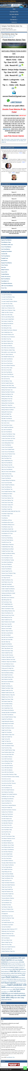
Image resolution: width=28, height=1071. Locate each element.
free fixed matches (12, 981)
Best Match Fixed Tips (6, 339)
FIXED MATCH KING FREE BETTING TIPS (11, 511)
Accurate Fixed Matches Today (8, 297)
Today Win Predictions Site (7, 891)
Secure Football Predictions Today (9, 717)
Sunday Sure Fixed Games (7, 814)
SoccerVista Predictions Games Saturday (10, 776)
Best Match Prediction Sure (7, 341)
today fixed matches (6, 999)
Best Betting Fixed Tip (6, 325)
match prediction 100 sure (13, 986)
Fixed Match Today (6, 515)
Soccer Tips (4, 287)
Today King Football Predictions (8, 884)
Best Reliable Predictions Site (8, 356)
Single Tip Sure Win (6, 739)
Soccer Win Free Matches (7, 770)
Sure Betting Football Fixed (7, 820)
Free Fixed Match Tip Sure (7, 557)
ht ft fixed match (21, 981)
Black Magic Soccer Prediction (8, 420)
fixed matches (12, 977)
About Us (14, 17)
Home (14, 9)
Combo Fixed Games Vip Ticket (8, 438)
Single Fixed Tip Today (6, 730)
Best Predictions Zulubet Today (8, 350)
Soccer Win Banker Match (7, 767)
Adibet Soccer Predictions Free (8, 308)
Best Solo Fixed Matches (7, 372)
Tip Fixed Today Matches (7, 867)
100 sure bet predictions (9, 958)
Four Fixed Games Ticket (7, 555)
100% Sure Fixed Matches (7, 285)
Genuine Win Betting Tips (7, 575)
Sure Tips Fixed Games (7, 858)
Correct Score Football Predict (8, 449)
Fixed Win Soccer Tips (6, 542)
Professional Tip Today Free (7, 668)
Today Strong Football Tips (7, 889)
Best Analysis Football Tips (7, 321)
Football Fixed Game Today (7, 551)
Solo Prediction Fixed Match (7, 792)
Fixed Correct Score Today (7, 502)
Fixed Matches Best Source (7, 522)
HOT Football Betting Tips (7, 604)
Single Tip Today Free (6, 741)
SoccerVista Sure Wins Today (8, 781)
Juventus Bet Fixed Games (7, 606)
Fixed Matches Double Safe (7, 529)
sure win (8, 991)
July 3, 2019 (12, 35)
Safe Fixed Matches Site (7, 705)
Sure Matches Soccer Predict (8, 845)
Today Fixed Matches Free (7, 878)
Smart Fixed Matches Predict (8, 745)
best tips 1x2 (15, 971)
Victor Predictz (4, 265)
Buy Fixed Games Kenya (7, 425)
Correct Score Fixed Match (7, 447)
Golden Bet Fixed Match (7, 584)
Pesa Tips (3, 267)
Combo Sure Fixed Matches (7, 440)
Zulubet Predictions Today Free (8, 951)
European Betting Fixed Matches (8, 480)
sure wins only (7, 997)
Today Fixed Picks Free (7, 880)
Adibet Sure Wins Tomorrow (7, 312)
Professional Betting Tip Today (8, 666)
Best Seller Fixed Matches (7, 358)
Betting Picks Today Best (7, 405)
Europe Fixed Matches (6, 478)
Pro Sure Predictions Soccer (7, 663)
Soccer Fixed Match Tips (7, 763)
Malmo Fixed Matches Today (8, 608)
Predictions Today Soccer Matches (9, 661)
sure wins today (19, 997)
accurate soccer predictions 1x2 (18, 965)
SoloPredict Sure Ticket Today (8, 796)
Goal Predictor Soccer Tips (7, 582)
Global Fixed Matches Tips (7, 579)
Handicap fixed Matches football (8, 593)
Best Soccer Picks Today (7, 367)
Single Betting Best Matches (8, 721)
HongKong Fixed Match (6, 251)
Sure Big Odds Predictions (7, 823)
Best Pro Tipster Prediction (7, 354)
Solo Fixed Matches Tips (7, 787)
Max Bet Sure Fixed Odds (7, 639)
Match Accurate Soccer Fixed (8, 615)
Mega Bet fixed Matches (7, 644)
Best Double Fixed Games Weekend (9, 330)
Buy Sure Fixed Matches (7, 431)
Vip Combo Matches (14, 14)
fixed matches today (11, 979)
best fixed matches (18, 969)
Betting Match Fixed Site (7, 400)
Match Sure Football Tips (7, 626)
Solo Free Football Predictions (8, 789)
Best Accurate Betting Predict (8, 316)
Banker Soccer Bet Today (7, 314)
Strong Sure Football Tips (7, 807)
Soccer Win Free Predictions (8, 772)
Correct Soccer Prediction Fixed (8, 453)
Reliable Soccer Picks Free (7, 697)
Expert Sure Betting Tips (7, 487)
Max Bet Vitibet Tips (6, 641)
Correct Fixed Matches (6, 445)
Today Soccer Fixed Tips (7, 887)
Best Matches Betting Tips (7, 343)
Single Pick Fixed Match (7, 732)
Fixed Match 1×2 (5, 281)
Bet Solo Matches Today (7, 381)
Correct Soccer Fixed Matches (8, 451)
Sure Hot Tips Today (6, 834)
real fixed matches (10, 987)
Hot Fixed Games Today (7, 602)
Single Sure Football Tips (7, 736)
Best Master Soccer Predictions (8, 336)
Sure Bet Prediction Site (7, 818)
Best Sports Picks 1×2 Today (8, 376)
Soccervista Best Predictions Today (9, 774)
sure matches (4, 991)
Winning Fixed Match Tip (7, 949)
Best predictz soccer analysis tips (9, 352)
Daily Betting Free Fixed (7, 456)
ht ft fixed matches (8, 983)
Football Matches (5, 274)
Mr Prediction (4, 260)
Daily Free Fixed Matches (7, 462)
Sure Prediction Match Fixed (7, 847)
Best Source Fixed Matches (7, 374)
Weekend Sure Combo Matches (8, 935)
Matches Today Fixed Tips (7, 630)
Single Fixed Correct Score (7, 725)
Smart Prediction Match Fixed (8, 752)
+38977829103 (16, 102)
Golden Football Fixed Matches (8, 588)
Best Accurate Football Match (8, 319)
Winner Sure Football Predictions (8, 946)
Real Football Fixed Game (7, 674)
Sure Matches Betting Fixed (7, 842)
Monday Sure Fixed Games (7, 646)
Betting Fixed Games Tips (7, 389)
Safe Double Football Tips (7, 701)
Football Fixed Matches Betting (8, 553)
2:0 (13, 88)
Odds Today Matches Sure (7, 648)
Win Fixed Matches (6, 938)
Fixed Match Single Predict (7, 513)
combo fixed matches (16, 973)
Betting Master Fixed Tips (7, 398)
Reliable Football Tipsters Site (8, 692)
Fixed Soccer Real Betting (7, 537)
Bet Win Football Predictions (7, 383)
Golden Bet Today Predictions (8, 586)
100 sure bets (7, 139)
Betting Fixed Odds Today (7, 396)
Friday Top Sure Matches (7, 566)
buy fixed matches (5, 973)
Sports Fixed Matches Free (7, 800)
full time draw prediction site (12, 140)
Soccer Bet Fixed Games (7, 758)
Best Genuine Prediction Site (8, 334)
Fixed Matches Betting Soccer (8, 524)
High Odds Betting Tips (6, 595)
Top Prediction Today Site (7, 907)
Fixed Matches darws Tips (10, 34)
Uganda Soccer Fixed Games (8, 911)
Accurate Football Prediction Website (9, 301)
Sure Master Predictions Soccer (8, 838)
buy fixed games (23, 971)
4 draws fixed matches (15, 139)
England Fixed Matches (6, 262)
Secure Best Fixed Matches (7, 714)
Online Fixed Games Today (7, 650)
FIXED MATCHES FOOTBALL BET (9, 531)
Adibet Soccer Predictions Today (8, 310)
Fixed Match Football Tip (7, 509)
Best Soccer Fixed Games (7, 363)
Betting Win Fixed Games (7, 411)
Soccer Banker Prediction (7, 756)
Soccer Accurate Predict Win (8, 754)
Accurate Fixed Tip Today (7, 299)
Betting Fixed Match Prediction (8, 392)
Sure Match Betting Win (7, 840)
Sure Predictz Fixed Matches (8, 849)
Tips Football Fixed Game (7, 869)
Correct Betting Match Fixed (7, 442)
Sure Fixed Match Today (7, 829)
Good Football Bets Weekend (8, 590)
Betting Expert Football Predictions (9, 387)
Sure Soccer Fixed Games (7, 856)
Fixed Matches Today (6, 242)
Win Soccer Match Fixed (7, 940)
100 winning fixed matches (13, 962)
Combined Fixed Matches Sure (8, 436)
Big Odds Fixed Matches (7, 418)
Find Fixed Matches (5, 256)
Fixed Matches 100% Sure (7, 244)
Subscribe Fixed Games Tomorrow (9, 809)
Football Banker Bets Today (7, 546)
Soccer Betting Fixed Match (7, 761)
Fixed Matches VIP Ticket (7, 533)
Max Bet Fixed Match (6, 635)
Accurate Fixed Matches (7, 294)
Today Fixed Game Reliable (7, 873)
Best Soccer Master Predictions (8, 365)
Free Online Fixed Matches (7, 562)
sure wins (5, 995)
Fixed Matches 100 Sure (7, 520)
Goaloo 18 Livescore (5, 276)
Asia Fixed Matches (5, 249)
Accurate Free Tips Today (7, 303)
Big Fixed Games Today (7, 416)
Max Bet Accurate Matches (7, 633)
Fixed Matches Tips (10, 1057)
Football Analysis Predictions (8, 544)
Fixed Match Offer (14, 11)
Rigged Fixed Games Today (7, 699)
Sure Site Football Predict (7, 854)
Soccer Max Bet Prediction (7, 765)
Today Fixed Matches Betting (8, 876)
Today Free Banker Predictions (8, 882)
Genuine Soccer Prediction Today (9, 573)
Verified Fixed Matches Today (8, 918)
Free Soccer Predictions (7, 564)
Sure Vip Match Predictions (7, 860)
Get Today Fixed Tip (6, 577)
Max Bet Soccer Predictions (7, 637)
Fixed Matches (13, 19)
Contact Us (14, 22)
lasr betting (21, 140)
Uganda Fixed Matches (6, 240)
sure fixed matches (19, 989)
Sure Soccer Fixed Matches (8, 1)
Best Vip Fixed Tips (6, 378)
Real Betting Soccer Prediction (8, 670)
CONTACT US (6, 129)
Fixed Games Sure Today (7, 506)
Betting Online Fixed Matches (8, 403)
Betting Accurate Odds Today (8, 385)
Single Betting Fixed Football (8, 723)
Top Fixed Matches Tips (7, 902)
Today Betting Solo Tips (7, 871)
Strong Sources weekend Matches (9, 805)
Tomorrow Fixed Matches (7, 895)
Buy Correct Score (5, 423)
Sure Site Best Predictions (7, 851)
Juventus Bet (4, 253)
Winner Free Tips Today (7, 944)
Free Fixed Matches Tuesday (8, 560)
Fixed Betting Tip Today (7, 495)
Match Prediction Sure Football (8, 621)
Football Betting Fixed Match (8, 549)
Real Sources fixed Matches (7, 681)
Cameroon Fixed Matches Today (8, 434)
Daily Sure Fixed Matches (7, 469)
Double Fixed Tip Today (6, 473)
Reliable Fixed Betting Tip (7, 686)
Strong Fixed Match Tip (6, 803)
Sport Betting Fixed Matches (8, 798)
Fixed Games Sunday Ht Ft (7, 504)
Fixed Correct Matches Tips (7, 500)
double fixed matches (16, 975)
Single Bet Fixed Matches (7, 719)
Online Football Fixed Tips (7, 652)
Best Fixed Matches (5, 278)
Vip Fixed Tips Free (6, 920)
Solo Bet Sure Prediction (7, 785)
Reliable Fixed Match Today (7, 688)
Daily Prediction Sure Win (7, 465)
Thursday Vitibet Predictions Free (9, 862)
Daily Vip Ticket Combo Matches (8, 471)
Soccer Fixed (5, 35)
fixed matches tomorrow (21, 979)
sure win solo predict (18, 995)
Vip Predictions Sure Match (7, 924)
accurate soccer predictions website (9, 967)
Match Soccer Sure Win (7, 624)
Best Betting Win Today (6, 327)
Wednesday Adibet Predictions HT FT (9, 929)
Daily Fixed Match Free (6, 458)
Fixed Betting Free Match (7, 493)
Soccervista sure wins (6, 778)
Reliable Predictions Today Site (8, 694)
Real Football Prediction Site (7, 677)
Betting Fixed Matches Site (7, 394)
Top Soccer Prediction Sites (7, 909)
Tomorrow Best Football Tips (8, 893)
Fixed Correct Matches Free (7, 498)
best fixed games (8, 969)
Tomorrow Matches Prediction (8, 898)
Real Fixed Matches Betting (7, 672)
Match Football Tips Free (7, 619)
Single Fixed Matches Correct (8, 728)
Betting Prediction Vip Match (8, 409)
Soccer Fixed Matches (6, 246)
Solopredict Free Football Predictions (9, 794)
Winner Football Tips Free (7, 942)
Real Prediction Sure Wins (7, 679)
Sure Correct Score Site (7, 825)
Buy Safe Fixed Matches (7, 429)
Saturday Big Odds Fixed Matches (9, 712)
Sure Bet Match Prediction (7, 816)
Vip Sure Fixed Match (6, 926)
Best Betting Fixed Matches (7, 323)
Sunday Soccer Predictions (7, 812)
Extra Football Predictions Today (8, 491)
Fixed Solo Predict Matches (7, 540)
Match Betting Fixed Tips (7, 617)
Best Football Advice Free (7, 332)
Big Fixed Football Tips (6, 414)
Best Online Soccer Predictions (8, 347)
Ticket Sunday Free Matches (8, 865)
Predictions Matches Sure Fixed (8, 659)
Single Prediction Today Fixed (8, 734)
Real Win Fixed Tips (6, 683)
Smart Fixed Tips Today (7, 747)
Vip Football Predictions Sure (8, 922)
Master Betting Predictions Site (8, 610)
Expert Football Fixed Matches (8, 484)
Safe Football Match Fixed (7, 708)
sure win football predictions (16, 993)
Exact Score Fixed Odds (7, 482)
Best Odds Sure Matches (7, 345)
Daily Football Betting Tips (7, 460)
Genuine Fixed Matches (7, 568)
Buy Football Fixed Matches (7, 427)
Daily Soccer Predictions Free (8, 467)
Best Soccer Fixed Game (7, 361)
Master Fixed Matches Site (7, 613)
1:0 (20, 65)
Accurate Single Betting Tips (8, 305)
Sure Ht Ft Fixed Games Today (8, 836)
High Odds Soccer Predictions (8, 597)
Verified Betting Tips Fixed (7, 915)
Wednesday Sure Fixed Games (8, 931)
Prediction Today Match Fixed (8, 657)
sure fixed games (10, 989)
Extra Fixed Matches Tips (7, 489)
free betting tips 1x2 (4, 981)
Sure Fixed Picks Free (6, 831)
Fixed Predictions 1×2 (6, 535)
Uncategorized (5, 913)
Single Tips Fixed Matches (7, 743)
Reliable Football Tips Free (7, 690)
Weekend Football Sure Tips (7, 933)
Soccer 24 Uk (4, 272)
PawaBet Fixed (4, 258)
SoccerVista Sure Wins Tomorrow (9, 783)
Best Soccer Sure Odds (7, 369)
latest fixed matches (19, 983)
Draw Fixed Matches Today (7, 476)
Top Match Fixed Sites (6, 904)
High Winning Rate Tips (6, 599)
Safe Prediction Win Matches (8, 710)
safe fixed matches (18, 987)
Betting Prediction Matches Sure (8, 407)
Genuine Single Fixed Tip (7, 571)
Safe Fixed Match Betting (7, 703)
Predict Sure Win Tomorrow (7, 655)
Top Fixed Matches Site (7, 900)
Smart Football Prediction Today (8, 750)
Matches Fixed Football (6, 628)
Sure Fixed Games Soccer (7, 827)
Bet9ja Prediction (5, 269)
